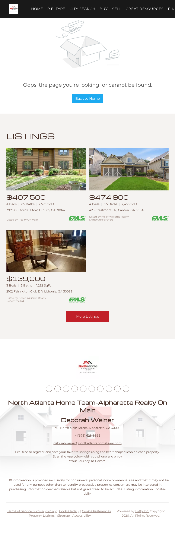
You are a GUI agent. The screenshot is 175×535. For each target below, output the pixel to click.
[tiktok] (100, 389)
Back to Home (87, 98)
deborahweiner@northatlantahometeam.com (88, 443)
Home (37, 9)
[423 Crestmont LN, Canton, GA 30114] (129, 169)
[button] (13, 9)
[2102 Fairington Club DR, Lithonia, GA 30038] (46, 251)
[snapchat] (109, 389)
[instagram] (83, 389)
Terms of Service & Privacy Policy (32, 511)
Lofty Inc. (142, 511)
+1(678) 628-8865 (87, 435)
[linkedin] (57, 389)
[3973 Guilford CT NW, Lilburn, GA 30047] (46, 169)
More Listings (87, 316)
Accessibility (81, 515)
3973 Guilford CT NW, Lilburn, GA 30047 (35, 210)
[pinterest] (117, 389)
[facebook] (49, 389)
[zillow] (74, 389)
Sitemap (63, 515)
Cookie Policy (69, 511)
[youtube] (92, 389)
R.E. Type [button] (56, 9)
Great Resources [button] (145, 9)
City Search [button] (82, 9)
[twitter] (66, 389)
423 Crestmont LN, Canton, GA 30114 (116, 210)
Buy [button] (104, 9)
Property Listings (42, 515)
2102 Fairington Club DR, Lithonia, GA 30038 (39, 291)
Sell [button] (116, 9)
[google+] (126, 389)
